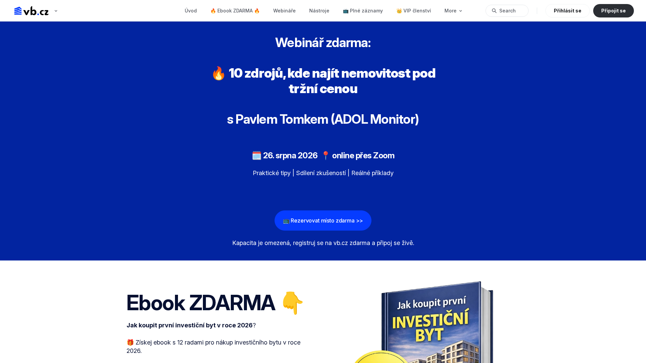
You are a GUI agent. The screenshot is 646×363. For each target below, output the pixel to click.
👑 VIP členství (413, 10)
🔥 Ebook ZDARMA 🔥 (235, 10)
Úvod (191, 10)
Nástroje (319, 10)
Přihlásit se (567, 10)
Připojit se (613, 10)
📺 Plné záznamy (363, 10)
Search (507, 10)
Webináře (284, 10)
